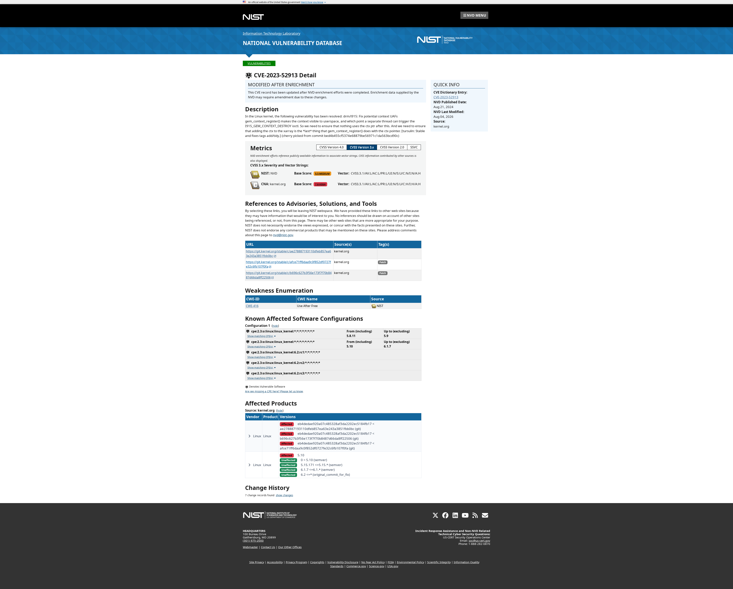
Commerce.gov (356, 566)
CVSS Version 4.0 (332, 147)
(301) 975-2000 (253, 540)
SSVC (414, 147)
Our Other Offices (290, 547)
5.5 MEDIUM (322, 173)
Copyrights (317, 562)
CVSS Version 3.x (362, 147)
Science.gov (376, 566)
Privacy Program (296, 562)
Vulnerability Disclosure (342, 562)
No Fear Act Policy (373, 562)
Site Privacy (256, 562)
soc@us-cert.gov (479, 540)
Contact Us (268, 547)
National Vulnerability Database (292, 43)
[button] (474, 15)
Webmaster (250, 547)
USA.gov (392, 566)
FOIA (391, 562)
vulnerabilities (259, 63)
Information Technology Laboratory (271, 33)
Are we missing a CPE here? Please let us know (274, 391)
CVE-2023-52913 (446, 97)
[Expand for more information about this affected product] (249, 436)
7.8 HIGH (320, 184)
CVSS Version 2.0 (392, 147)
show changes (284, 495)
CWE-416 (252, 306)
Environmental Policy (410, 562)
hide (275, 326)
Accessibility (275, 562)
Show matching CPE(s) (260, 336)
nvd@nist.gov (283, 235)
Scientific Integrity (439, 562)
